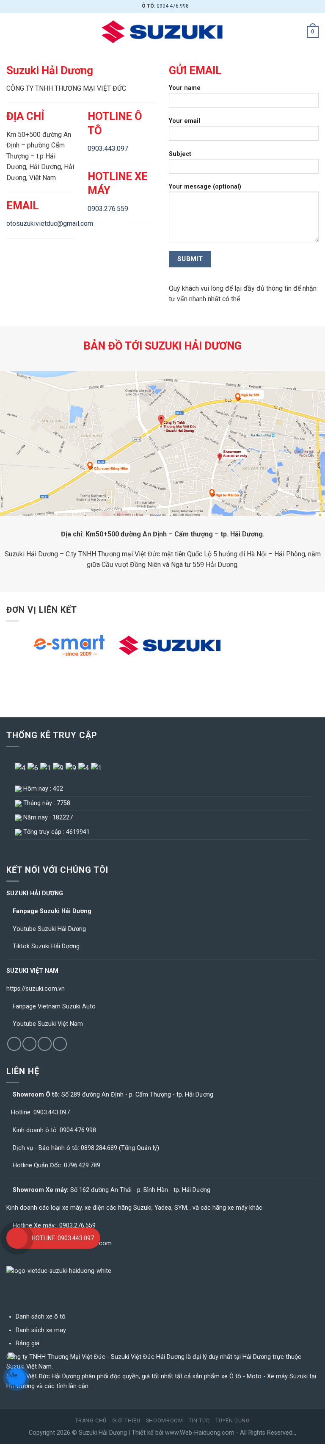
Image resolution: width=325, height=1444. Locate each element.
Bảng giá (27, 1343)
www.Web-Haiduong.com (199, 1432)
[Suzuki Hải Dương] (162, 32)
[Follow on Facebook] (14, 1044)
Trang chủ (91, 1421)
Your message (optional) (205, 186)
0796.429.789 (82, 1165)
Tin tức (199, 1421)
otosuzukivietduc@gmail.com (49, 223)
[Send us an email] (45, 1044)
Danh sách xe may (41, 1330)
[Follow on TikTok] (29, 1044)
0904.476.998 (173, 6)
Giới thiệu (126, 1421)
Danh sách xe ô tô (41, 1316)
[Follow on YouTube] (60, 1044)
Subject (180, 154)
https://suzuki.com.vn (35, 988)
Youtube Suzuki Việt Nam (48, 1023)
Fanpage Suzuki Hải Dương (52, 911)
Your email (184, 121)
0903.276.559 (108, 209)
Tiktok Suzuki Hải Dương (46, 946)
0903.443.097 (108, 148)
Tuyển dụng (232, 1421)
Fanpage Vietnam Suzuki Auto (54, 1006)
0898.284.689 (99, 1148)
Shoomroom (164, 1421)
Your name (185, 88)
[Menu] (11, 31)
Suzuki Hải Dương (103, 1432)
